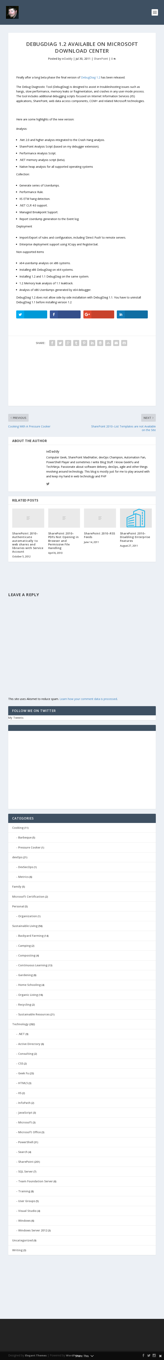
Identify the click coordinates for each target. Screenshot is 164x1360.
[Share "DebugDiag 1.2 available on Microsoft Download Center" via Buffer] (100, 343)
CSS (20, 1063)
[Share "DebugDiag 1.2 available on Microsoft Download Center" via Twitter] (60, 343)
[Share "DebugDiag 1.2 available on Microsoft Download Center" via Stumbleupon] (108, 343)
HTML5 (23, 1083)
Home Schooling (29, 985)
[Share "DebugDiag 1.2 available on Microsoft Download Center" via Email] (116, 343)
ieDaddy (67, 58)
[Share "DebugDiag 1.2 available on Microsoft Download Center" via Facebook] (52, 343)
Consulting (25, 1054)
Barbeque (25, 837)
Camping (24, 946)
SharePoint (101, 58)
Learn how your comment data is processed (88, 699)
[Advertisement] (82, 378)
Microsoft (25, 1122)
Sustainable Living (25, 926)
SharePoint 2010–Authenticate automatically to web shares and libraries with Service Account (27, 542)
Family (16, 886)
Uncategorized (22, 1240)
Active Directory (29, 1044)
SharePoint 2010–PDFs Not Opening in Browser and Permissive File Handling (63, 540)
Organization (27, 916)
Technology (20, 1024)
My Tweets (15, 718)
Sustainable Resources (34, 1014)
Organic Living (28, 995)
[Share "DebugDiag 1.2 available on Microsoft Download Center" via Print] (124, 343)
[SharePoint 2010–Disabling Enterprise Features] (136, 518)
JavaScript (25, 1112)
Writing (17, 1250)
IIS (19, 1093)
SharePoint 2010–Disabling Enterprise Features (135, 536)
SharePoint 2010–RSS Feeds (99, 535)
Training (24, 1191)
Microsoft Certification (28, 896)
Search (23, 1152)
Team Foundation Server (35, 1181)
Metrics (23, 877)
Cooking (18, 828)
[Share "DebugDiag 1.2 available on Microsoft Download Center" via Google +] (68, 343)
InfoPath (24, 1103)
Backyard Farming (31, 936)
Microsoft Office (29, 1132)
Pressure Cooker (29, 847)
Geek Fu (23, 1073)
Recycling (24, 1004)
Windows (24, 1220)
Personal (18, 906)
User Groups (26, 1201)
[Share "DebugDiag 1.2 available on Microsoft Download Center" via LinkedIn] (92, 343)
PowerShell (25, 1142)
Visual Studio (27, 1211)
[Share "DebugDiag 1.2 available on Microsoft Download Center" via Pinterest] (84, 343)
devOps (17, 857)
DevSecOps (25, 867)
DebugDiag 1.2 (90, 77)
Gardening (25, 975)
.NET (21, 1034)
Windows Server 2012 (32, 1230)
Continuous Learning (32, 965)
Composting (26, 955)
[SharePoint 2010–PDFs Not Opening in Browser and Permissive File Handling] (64, 518)
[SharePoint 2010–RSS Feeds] (100, 518)
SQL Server (25, 1171)
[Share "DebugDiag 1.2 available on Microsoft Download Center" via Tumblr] (76, 343)
